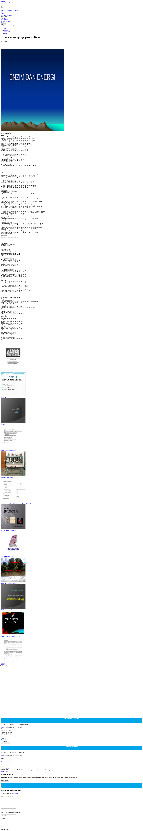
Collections (9, 15)
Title (2, 729)
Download (3, 664)
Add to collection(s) (6, 26)
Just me (5, 741)
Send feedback (5, 780)
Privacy (3, 771)
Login (2, 9)
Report (2, 768)
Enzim (5, 33)
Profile (2, 22)
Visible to (3, 738)
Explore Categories (6, 3)
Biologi (6, 30)
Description (6, 732)
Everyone (5, 739)
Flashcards (4, 15)
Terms (6, 771)
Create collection (5, 743)
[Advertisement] (50, 45)
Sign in (3, 727)
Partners (7, 768)
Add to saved (14, 26)
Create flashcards (14, 10)
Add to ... (3, 24)
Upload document (5, 10)
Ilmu (5, 28)
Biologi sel (7, 31)
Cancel (3, 829)
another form (15, 793)
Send (7, 829)
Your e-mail (4, 809)
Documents (4, 761)
